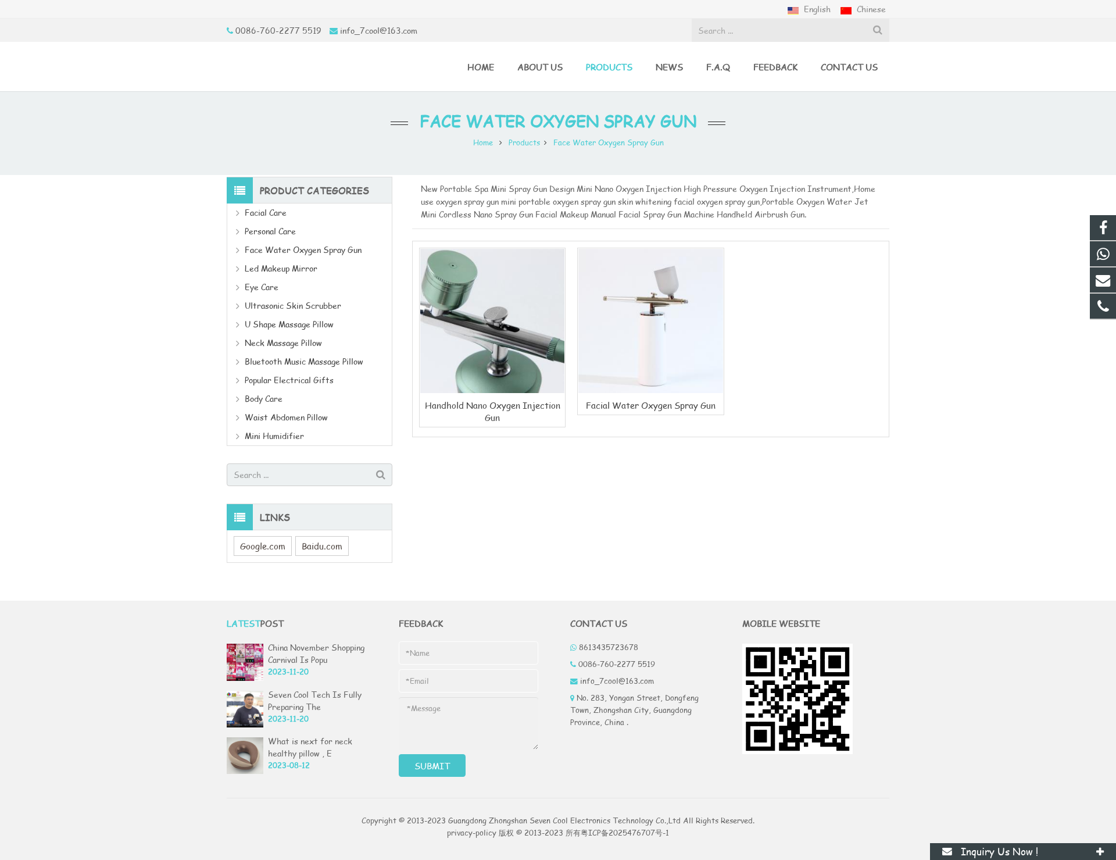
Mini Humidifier (274, 435)
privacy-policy (471, 832)
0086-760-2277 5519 (278, 30)
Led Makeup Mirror (281, 268)
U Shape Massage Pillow (289, 324)
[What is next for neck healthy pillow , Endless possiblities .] (245, 771)
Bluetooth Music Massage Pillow (304, 361)
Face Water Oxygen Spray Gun (558, 120)
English (817, 9)
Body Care (263, 398)
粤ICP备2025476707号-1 (625, 832)
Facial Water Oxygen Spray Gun (651, 405)
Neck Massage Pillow (283, 342)
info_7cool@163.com (378, 30)
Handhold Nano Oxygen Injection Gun (492, 411)
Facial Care (266, 212)
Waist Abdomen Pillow (286, 417)
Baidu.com (322, 546)
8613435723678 (608, 647)
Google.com (262, 546)
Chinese (870, 9)
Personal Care (270, 231)
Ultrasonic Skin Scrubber (293, 305)
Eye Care (261, 286)
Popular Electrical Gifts (289, 380)
